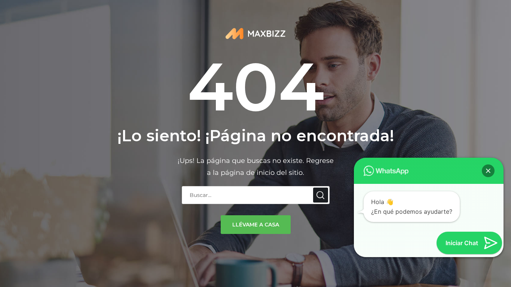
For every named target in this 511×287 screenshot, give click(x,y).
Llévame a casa (255, 224)
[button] (488, 170)
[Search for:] (256, 195)
